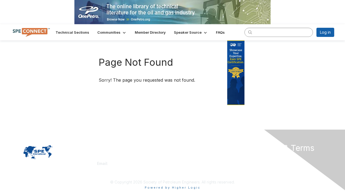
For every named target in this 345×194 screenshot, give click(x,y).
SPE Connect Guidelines (274, 163)
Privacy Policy (265, 158)
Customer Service (113, 158)
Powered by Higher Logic (173, 187)
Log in (325, 32)
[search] (250, 32)
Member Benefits (190, 163)
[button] (112, 32)
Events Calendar (189, 169)
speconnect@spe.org (129, 163)
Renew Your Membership (197, 158)
